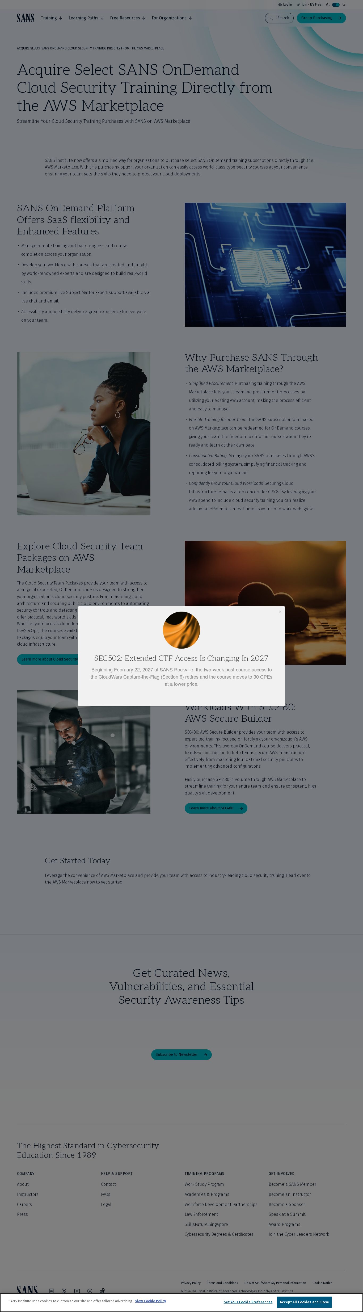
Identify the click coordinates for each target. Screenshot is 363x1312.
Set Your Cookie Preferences (248, 1302)
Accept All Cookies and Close (304, 1302)
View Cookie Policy (150, 1301)
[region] (181, 1302)
